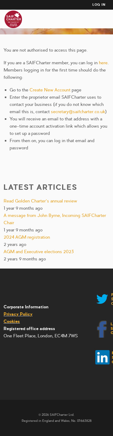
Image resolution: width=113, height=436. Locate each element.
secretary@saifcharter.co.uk (78, 111)
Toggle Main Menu (106, 19)
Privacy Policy (18, 314)
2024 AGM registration (27, 237)
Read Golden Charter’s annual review (40, 201)
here (103, 62)
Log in (99, 5)
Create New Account (50, 90)
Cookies (12, 321)
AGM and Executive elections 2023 (39, 251)
